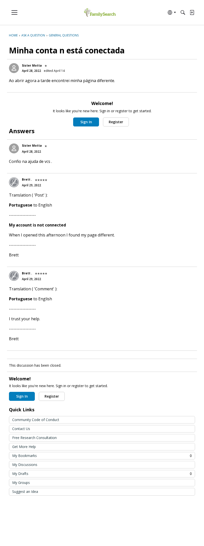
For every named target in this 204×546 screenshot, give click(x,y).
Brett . (27, 179)
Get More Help (24, 446)
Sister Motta (32, 65)
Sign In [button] (86, 121)
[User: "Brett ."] (14, 182)
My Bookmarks (102, 455)
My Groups (21, 482)
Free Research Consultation (34, 437)
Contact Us (21, 428)
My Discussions (24, 464)
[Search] (182, 12)
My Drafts (102, 473)
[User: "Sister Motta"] (14, 68)
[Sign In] (191, 12)
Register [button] (116, 121)
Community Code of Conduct (35, 419)
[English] (100, 12)
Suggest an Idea (25, 491)
